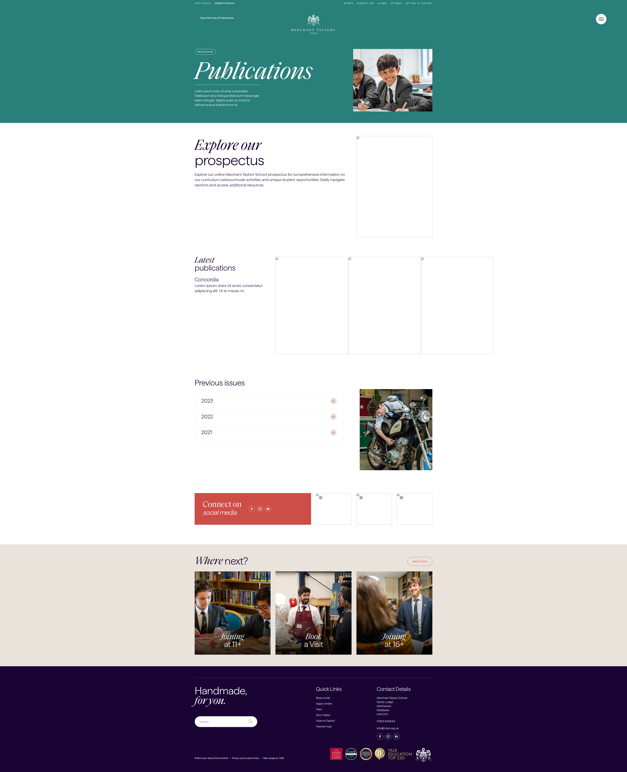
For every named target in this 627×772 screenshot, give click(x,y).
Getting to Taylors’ (418, 3)
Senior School (225, 3)
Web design (269, 758)
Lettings (396, 3)
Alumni (382, 3)
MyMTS (349, 3)
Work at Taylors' (325, 720)
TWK (281, 758)
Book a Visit (323, 698)
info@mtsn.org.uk (388, 728)
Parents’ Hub (365, 3)
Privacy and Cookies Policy (245, 758)
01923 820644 (386, 721)
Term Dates (323, 715)
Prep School (203, 3)
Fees (319, 709)
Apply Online (324, 703)
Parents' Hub (324, 726)
